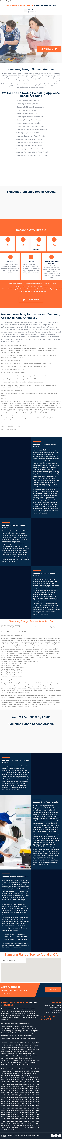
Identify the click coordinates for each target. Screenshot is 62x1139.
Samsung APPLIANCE (31, 5)
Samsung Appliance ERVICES (19, 1003)
